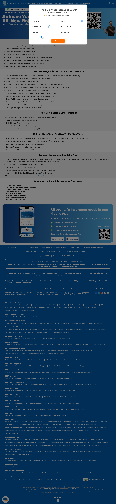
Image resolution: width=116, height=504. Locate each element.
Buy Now (58, 41)
